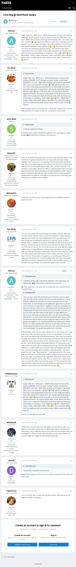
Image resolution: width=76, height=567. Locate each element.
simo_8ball (11, 119)
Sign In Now (53, 544)
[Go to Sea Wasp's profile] (11, 239)
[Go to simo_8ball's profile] (11, 129)
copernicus (11, 491)
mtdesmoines (11, 374)
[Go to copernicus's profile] (11, 500)
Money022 (11, 193)
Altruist (13, 20)
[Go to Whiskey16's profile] (11, 432)
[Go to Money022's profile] (11, 203)
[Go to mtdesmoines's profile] (11, 383)
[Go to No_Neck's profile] (11, 77)
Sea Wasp (11, 229)
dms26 (11, 460)
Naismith (11, 153)
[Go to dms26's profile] (11, 470)
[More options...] (71, 31)
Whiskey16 (11, 422)
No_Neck (11, 68)
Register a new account (22, 544)
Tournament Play (28, 22)
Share (54, 21)
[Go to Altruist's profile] (5, 21)
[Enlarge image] (32, 42)
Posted (29, 31)
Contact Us (38, 564)
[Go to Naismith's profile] (11, 167)
